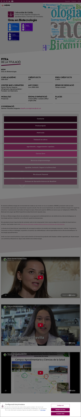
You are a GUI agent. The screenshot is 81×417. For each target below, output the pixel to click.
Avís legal (42, 410)
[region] (40, 409)
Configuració (60, 405)
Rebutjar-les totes (60, 409)
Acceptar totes (60, 413)
